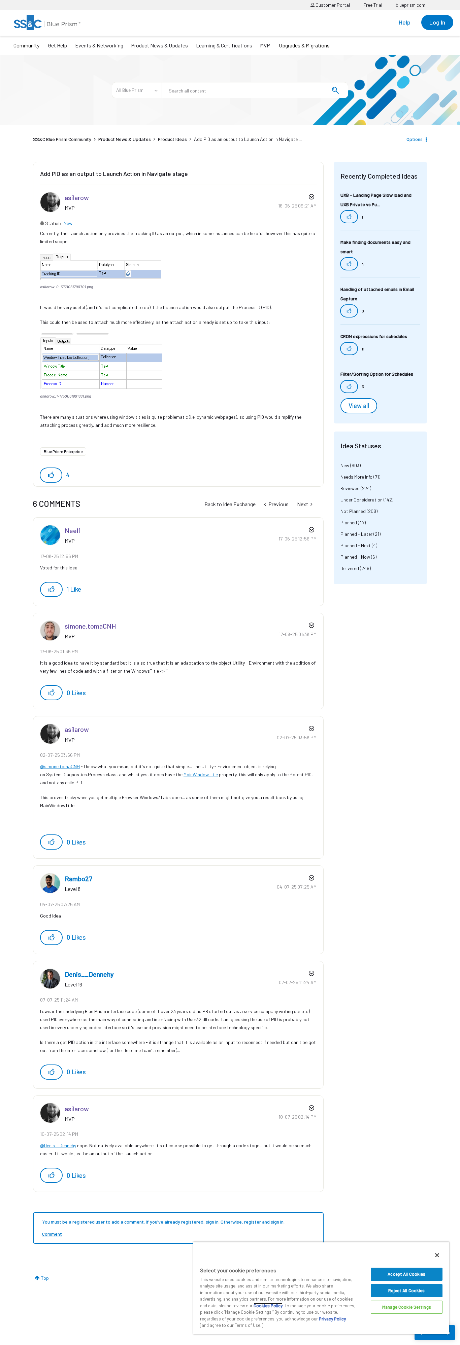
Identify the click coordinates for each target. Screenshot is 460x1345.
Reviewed (350, 488)
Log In (437, 22)
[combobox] (255, 90)
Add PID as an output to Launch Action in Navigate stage (114, 173)
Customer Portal (332, 5)
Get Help (57, 45)
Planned (348, 522)
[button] (100, 266)
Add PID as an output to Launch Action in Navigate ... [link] (248, 139)
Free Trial (372, 5)
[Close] (437, 1255)
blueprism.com (410, 5)
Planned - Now (355, 557)
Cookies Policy (268, 1305)
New (68, 223)
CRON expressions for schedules (373, 336)
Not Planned (353, 511)
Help (404, 22)
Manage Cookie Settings (406, 1307)
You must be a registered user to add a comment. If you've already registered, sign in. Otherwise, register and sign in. (163, 1222)
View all (359, 405)
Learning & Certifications (224, 45)
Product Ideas (172, 139)
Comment (52, 1234)
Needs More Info (356, 477)
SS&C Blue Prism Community (62, 139)
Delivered (349, 568)
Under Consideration (361, 499)
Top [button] (45, 1278)
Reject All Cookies (406, 1290)
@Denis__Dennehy (58, 1145)
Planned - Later (356, 534)
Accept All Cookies (406, 1274)
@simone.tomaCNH (60, 766)
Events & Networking (99, 45)
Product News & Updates (159, 45)
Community (26, 45)
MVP (265, 45)
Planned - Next (355, 545)
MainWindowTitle (201, 774)
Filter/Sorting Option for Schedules (376, 374)
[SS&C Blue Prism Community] (47, 22)
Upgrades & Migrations (304, 45)
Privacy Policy (332, 1318)
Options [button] (414, 139)
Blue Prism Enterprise (63, 451)
